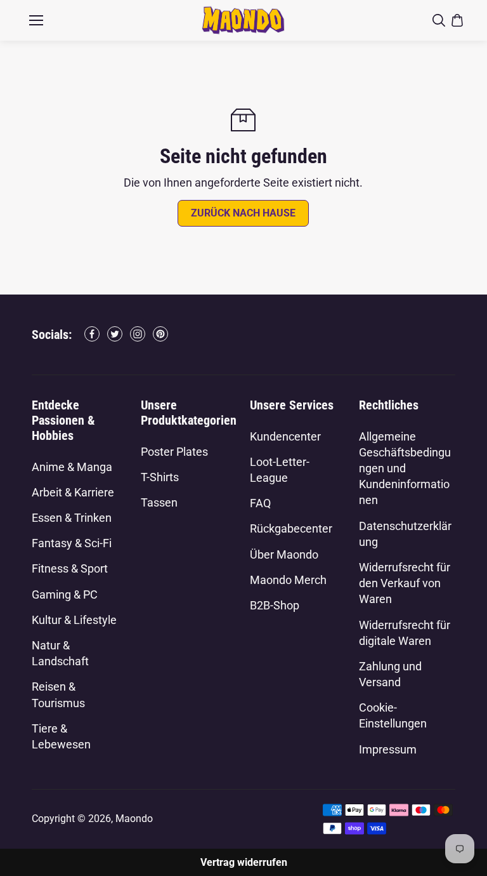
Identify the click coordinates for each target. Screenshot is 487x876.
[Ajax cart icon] (457, 20)
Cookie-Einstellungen (393, 715)
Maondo (134, 819)
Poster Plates (174, 451)
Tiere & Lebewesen (61, 736)
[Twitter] (114, 334)
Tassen (159, 502)
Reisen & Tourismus (58, 694)
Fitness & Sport (70, 568)
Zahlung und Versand (390, 674)
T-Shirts (160, 477)
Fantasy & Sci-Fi (72, 543)
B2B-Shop (274, 605)
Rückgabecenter (291, 528)
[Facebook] (92, 334)
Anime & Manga (72, 467)
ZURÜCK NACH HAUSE (243, 213)
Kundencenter (285, 436)
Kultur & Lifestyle (74, 620)
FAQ (260, 503)
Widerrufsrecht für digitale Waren (404, 632)
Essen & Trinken (72, 517)
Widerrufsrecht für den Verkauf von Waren (404, 583)
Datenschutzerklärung (405, 533)
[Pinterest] (160, 334)
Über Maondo (284, 554)
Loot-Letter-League (279, 469)
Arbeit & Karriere (73, 492)
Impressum (388, 749)
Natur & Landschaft (60, 653)
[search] (438, 20)
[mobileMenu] (36, 20)
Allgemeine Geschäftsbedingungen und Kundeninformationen (405, 468)
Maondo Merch (288, 580)
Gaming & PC (65, 594)
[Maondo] (243, 20)
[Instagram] (137, 334)
